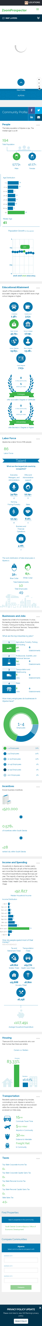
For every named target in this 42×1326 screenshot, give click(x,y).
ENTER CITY (8, 1256)
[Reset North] (39, 86)
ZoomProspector (14, 10)
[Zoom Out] (39, 83)
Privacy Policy (21, 1321)
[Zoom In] (39, 79)
